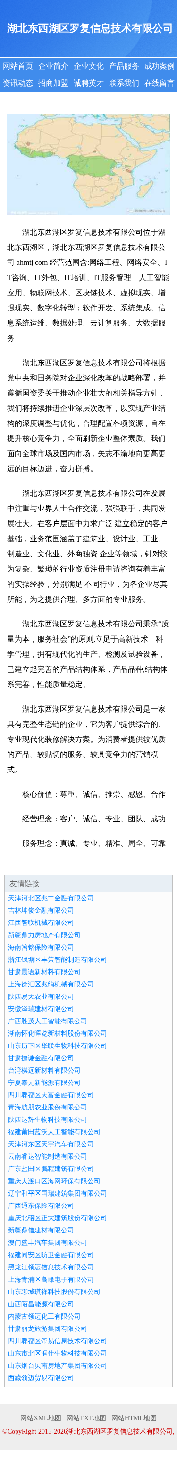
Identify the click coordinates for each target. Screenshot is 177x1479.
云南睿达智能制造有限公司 (47, 1156)
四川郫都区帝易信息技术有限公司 (57, 1341)
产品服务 (124, 66)
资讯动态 (18, 83)
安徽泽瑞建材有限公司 (41, 1008)
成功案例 (159, 66)
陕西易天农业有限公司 (41, 996)
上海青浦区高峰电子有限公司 (51, 1279)
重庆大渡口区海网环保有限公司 (54, 1181)
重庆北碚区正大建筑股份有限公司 (57, 1218)
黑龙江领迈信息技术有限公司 (51, 1267)
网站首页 (18, 66)
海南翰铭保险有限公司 (41, 947)
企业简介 (53, 66)
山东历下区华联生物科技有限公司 (57, 1045)
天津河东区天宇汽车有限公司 (51, 1144)
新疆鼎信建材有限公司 (41, 1230)
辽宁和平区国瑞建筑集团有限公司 (57, 1193)
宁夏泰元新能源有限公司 (44, 1082)
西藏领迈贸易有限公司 (41, 1378)
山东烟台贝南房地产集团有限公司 (57, 1365)
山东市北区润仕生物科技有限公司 (57, 1353)
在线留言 (159, 83)
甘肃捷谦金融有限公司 (41, 1058)
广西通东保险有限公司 (41, 1205)
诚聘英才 (89, 83)
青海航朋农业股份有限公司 (47, 1107)
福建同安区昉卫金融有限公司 (51, 1255)
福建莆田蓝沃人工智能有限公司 (54, 1132)
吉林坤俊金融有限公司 (41, 910)
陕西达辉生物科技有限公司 (47, 1119)
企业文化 (89, 66)
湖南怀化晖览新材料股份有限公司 (57, 1033)
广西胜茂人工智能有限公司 (47, 1021)
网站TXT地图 (86, 1418)
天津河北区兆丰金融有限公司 (51, 898)
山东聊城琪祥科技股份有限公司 (54, 1291)
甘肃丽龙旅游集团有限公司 (47, 1328)
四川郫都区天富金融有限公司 (51, 1095)
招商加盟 (53, 83)
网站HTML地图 (134, 1418)
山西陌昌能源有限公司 (41, 1304)
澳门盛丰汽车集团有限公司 (47, 1242)
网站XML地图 (40, 1418)
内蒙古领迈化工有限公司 (44, 1316)
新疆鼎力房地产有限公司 (44, 935)
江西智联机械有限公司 (41, 922)
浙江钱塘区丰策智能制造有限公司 (57, 959)
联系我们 (124, 83)
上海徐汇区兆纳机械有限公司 (51, 984)
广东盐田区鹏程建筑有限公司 (51, 1168)
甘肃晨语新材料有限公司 (44, 972)
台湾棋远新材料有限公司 (44, 1070)
